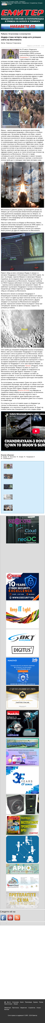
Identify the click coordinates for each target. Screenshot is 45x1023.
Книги (22, 1002)
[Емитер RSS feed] (17, 918)
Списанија (15, 1002)
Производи (28, 1002)
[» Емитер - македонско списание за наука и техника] (22, 15)
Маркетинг (25, 3)
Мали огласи (8, 1004)
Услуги (40, 3)
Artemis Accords (23, 390)
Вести (9, 1002)
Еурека (35, 1002)
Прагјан (28, 365)
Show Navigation (3, 5)
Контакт (9, 4)
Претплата (17, 3)
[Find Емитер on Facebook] (3, 918)
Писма (41, 1002)
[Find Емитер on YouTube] (10, 918)
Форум (16, 1004)
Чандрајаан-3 (24, 57)
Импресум (10, 3)
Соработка (33, 3)
